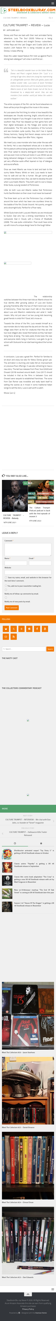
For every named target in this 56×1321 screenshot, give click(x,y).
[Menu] (52, 3)
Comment (9, 541)
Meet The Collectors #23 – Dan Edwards (17, 1277)
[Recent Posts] (15, 843)
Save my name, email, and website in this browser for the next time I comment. (28, 579)
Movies (23, 18)
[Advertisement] (28, 438)
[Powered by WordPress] (19, 1313)
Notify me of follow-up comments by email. (22, 594)
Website (8, 568)
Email (32, 558)
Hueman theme (41, 1313)
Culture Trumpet (11, 18)
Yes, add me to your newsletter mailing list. (24, 586)
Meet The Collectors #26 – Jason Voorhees (18, 1052)
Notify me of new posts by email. (17, 602)
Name (7, 558)
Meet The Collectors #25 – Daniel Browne (18, 1127)
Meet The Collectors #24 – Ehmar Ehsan (17, 1202)
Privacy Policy (28, 1309)
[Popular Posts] (41, 843)
